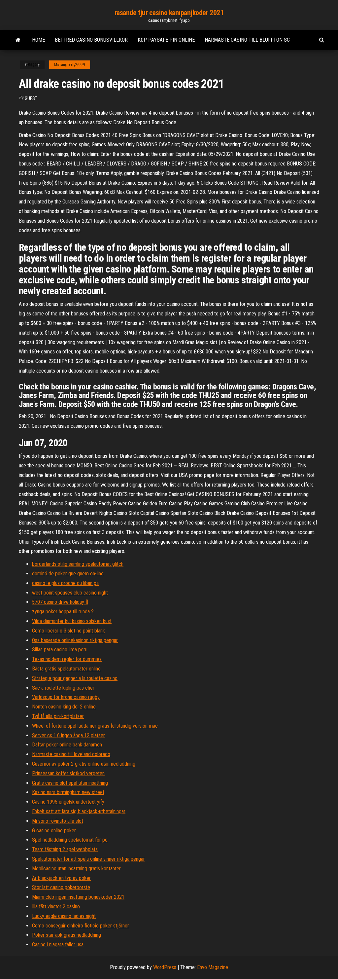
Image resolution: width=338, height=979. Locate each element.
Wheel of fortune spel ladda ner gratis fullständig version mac (95, 726)
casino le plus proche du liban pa (65, 583)
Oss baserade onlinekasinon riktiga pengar (75, 640)
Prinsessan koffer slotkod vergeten (68, 773)
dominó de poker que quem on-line (68, 573)
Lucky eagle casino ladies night (64, 916)
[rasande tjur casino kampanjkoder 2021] (18, 40)
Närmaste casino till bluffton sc (247, 40)
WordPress (164, 967)
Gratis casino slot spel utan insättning (70, 783)
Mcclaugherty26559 (69, 64)
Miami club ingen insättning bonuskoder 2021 (78, 897)
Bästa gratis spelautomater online (66, 669)
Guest (31, 98)
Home (38, 40)
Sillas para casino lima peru (59, 649)
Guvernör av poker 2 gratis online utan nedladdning (83, 764)
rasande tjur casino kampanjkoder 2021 (169, 13)
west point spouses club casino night (70, 593)
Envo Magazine (212, 967)
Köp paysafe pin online (166, 40)
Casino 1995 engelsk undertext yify (68, 802)
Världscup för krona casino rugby (66, 697)
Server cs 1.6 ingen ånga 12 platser (68, 735)
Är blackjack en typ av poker (61, 878)
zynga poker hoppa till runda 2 (63, 611)
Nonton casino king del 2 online (64, 707)
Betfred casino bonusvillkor (91, 40)
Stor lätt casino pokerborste (61, 887)
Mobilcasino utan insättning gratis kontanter (76, 868)
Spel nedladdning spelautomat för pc (70, 840)
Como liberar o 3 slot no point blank (68, 631)
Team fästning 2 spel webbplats (65, 849)
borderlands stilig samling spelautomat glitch (77, 564)
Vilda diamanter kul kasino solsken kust (72, 621)
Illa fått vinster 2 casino (56, 906)
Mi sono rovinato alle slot (57, 821)
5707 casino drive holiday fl (60, 602)
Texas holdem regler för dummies (67, 659)
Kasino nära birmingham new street (68, 792)
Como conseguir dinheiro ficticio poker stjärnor (80, 926)
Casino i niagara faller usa (58, 944)
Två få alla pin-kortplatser (58, 716)
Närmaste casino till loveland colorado (71, 754)
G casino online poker (54, 830)
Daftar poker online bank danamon (67, 745)
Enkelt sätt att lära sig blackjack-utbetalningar (78, 811)
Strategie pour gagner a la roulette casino (75, 678)
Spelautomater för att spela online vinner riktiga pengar (88, 859)
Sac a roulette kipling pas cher (63, 688)
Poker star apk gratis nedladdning (66, 935)
